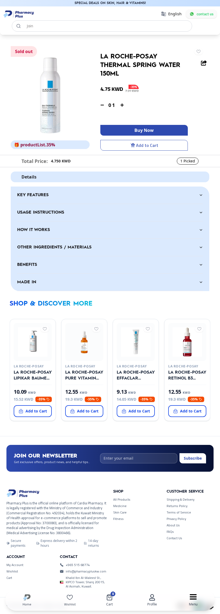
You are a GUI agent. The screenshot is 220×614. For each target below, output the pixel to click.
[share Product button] (204, 63)
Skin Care (120, 512)
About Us (173, 525)
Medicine (120, 506)
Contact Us (174, 538)
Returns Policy (177, 506)
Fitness (118, 519)
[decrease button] (102, 105)
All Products (121, 499)
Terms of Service (179, 512)
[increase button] (122, 105)
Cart (9, 578)
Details (28, 177)
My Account (14, 565)
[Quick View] (31, 356)
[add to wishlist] (198, 51)
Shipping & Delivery (181, 499)
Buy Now (144, 130)
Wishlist (12, 571)
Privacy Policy (176, 519)
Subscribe (193, 458)
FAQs (170, 532)
